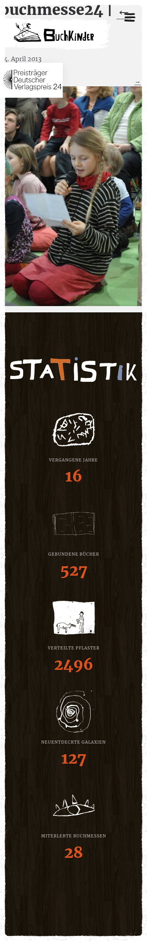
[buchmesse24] (73, 196)
